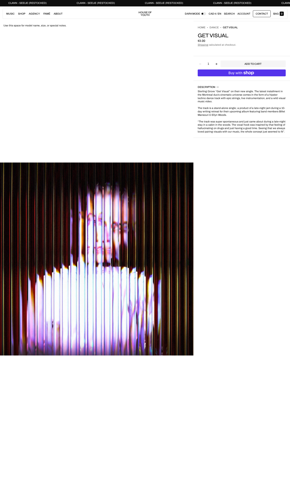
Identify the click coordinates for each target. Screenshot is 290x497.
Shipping (203, 44)
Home (201, 27)
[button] (229, 14)
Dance (214, 27)
